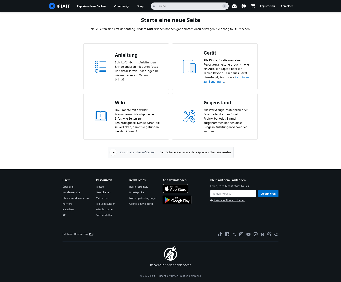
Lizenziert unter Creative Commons (180, 276)
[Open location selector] (243, 6)
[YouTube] (248, 234)
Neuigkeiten (103, 192)
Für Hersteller (104, 215)
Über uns (68, 186)
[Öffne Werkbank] (234, 6)
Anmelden (287, 6)
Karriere (67, 203)
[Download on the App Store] (175, 188)
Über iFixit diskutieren (76, 198)
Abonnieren (268, 193)
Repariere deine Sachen (91, 6)
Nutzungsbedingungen (143, 198)
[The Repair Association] (276, 234)
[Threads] (269, 234)
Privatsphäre (136, 192)
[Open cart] (252, 6)
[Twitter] (234, 234)
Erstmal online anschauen (229, 200)
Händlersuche (104, 209)
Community (121, 6)
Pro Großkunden (105, 203)
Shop (140, 6)
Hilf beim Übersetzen (75, 234)
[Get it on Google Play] (177, 200)
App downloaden (175, 180)
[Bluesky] (262, 234)
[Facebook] (227, 234)
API (64, 215)
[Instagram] (241, 234)
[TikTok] (220, 234)
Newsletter (69, 209)
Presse (100, 186)
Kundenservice (71, 192)
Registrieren (267, 6)
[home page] (59, 6)
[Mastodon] (255, 234)
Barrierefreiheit (138, 186)
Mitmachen (102, 198)
